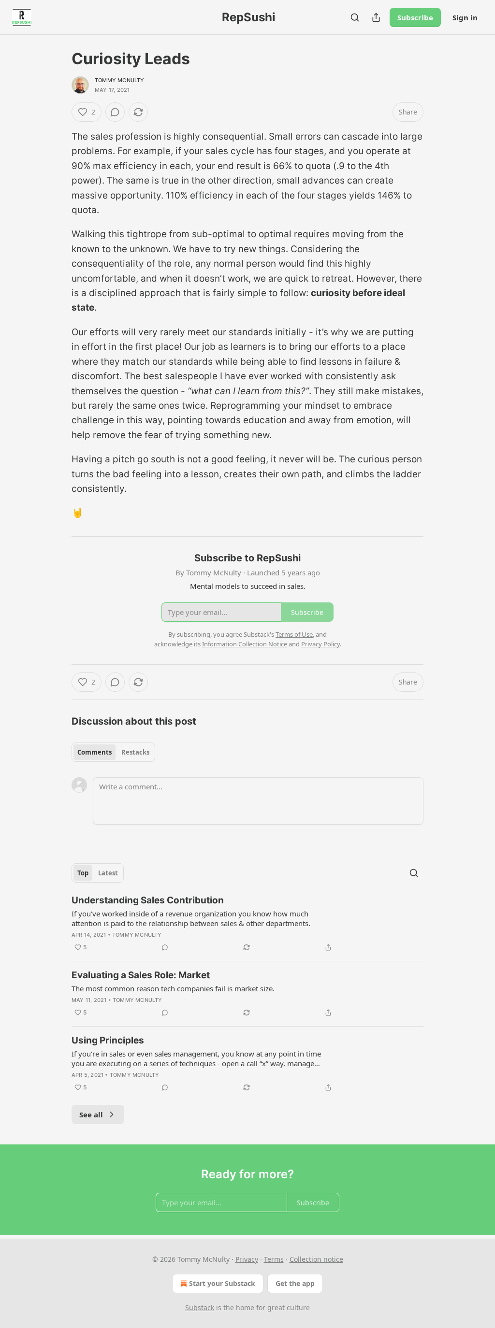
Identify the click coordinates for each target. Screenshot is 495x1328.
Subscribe (415, 17)
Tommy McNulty (120, 80)
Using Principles (108, 1040)
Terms (274, 1259)
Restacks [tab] (135, 752)
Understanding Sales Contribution (148, 900)
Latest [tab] (108, 873)
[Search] (354, 17)
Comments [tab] (94, 752)
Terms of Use (294, 634)
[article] (247, 923)
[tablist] (113, 752)
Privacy (246, 1259)
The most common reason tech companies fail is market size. (173, 988)
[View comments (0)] (115, 112)
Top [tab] (82, 873)
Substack (199, 1307)
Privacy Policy (320, 644)
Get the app (295, 1283)
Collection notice (316, 1259)
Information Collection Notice (244, 644)
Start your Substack (222, 1283)
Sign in (465, 17)
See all (91, 1114)
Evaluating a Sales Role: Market (141, 975)
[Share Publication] (376, 17)
